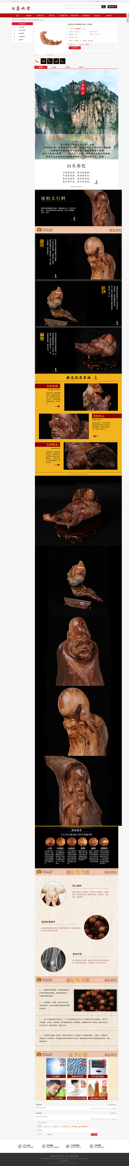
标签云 (109, 1)
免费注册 (26, 1)
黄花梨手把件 (74, 15)
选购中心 (104, 1)
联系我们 (62, 1156)
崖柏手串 (52, 15)
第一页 (104, 1108)
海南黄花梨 (21, 33)
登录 (22, 1)
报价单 (114, 1)
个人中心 (90, 1)
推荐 (92, 40)
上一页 (108, 1108)
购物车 (112, 6)
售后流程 (71, 1156)
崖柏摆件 (29, 15)
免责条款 (52, 1156)
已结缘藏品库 (86, 15)
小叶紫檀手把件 (63, 15)
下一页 (111, 1108)
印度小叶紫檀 (22, 30)
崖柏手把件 (40, 15)
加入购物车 (74, 47)
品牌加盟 (109, 15)
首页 (17, 15)
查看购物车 (97, 1)
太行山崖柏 (21, 27)
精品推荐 (21, 39)
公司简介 (67, 1156)
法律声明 (76, 1156)
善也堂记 (97, 15)
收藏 (89, 40)
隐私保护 (57, 1156)
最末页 (114, 1108)
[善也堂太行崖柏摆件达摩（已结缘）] (50, 38)
